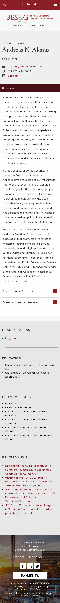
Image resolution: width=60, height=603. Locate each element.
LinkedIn (13, 75)
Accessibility (17, 586)
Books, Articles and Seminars (21, 302)
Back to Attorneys (15, 43)
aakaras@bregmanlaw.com (25, 66)
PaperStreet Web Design (30, 589)
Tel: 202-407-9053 (19, 71)
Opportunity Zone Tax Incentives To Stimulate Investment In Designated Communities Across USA (28, 469)
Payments (30, 576)
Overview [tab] (8, 88)
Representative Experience (19, 291)
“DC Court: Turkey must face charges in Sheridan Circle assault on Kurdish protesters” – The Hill (29, 509)
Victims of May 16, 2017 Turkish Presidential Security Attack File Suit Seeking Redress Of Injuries (29, 481)
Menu (55, 4)
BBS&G (24, 583)
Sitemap (44, 586)
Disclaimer (31, 586)
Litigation (11, 338)
